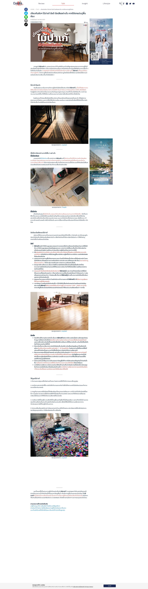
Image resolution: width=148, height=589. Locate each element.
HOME (32, 9)
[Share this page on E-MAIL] (26, 21)
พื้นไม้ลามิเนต (44, 158)
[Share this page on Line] (26, 17)
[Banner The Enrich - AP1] (101, 41)
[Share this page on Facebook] (26, 9)
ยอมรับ (109, 586)
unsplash (64, 145)
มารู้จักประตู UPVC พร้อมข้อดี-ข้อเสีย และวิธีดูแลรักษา (45, 506)
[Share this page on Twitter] (26, 13)
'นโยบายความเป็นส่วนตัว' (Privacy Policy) (83, 587)
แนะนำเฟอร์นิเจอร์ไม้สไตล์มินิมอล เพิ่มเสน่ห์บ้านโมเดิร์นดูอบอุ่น (48, 510)
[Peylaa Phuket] (101, 161)
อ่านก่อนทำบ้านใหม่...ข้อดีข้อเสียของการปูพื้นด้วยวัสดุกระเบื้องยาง (48, 508)
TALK (37, 9)
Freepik (64, 207)
